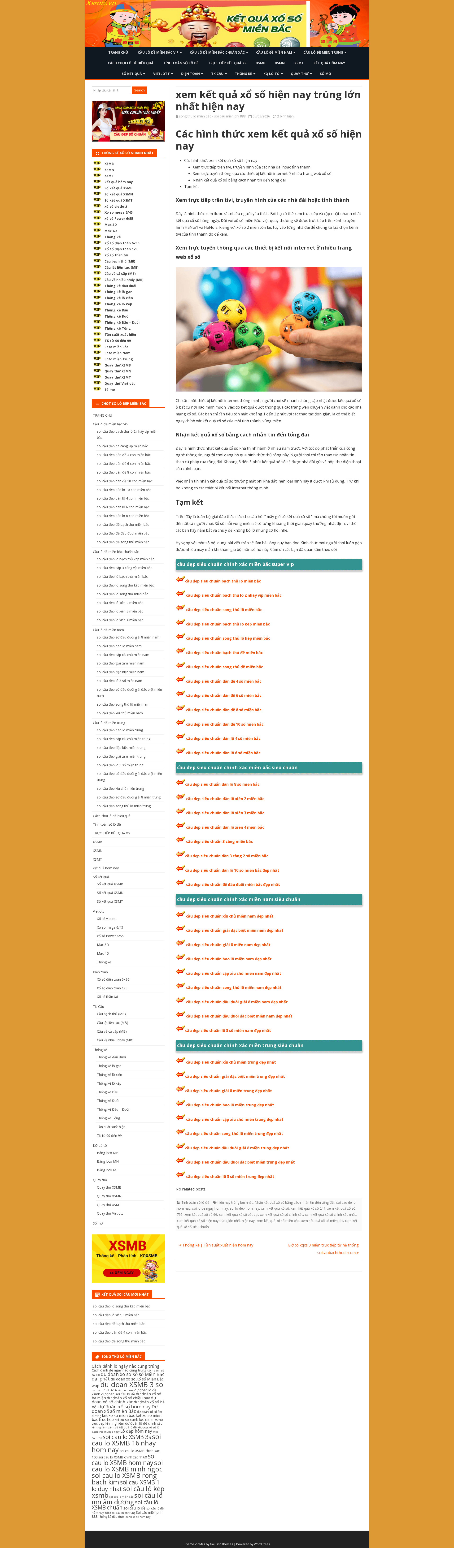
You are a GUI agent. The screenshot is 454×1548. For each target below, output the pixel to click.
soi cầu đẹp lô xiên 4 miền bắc (120, 620)
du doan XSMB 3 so (131, 1384)
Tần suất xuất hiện (120, 334)
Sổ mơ (325, 73)
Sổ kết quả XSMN (119, 194)
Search (139, 90)
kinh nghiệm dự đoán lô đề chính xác (133, 1423)
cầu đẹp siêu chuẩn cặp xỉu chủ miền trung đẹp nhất (235, 1119)
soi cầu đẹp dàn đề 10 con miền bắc (125, 481)
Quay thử (300, 73)
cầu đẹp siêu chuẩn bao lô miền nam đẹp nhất (229, 959)
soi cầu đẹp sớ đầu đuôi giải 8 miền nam (128, 637)
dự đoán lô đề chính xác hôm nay (112, 1390)
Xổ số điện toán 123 (121, 249)
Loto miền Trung (119, 359)
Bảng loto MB (107, 1153)
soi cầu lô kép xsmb (128, 1492)
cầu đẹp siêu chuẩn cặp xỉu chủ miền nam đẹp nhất (233, 973)
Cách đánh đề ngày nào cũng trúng (119, 1370)
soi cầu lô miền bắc (121, 1496)
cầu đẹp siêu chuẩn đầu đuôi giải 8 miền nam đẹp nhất (237, 1002)
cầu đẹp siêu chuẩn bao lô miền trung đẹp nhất (230, 1105)
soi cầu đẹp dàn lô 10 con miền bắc (124, 489)
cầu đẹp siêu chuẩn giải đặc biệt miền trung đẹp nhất (235, 1076)
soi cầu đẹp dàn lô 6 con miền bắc (123, 507)
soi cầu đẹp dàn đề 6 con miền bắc (124, 463)
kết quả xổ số (147, 1427)
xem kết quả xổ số (275, 1208)
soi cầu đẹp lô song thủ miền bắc (122, 594)
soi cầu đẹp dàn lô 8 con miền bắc (123, 515)
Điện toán (190, 73)
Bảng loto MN (108, 1161)
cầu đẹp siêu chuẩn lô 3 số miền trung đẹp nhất (230, 1176)
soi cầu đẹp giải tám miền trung (121, 756)
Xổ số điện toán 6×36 (113, 979)
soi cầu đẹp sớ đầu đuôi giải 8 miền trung (129, 797)
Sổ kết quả (132, 73)
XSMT (299, 63)
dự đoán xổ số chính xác (124, 1400)
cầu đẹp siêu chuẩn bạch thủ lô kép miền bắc (228, 624)
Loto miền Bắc (116, 347)
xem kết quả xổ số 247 (308, 1208)
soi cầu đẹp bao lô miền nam (119, 646)
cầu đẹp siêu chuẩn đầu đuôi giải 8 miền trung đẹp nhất (237, 1148)
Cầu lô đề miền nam (274, 52)
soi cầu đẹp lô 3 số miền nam (119, 680)
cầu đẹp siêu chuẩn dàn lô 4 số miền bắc (223, 738)
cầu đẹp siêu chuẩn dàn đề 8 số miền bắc (223, 709)
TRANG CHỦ (118, 52)
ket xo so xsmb (126, 1419)
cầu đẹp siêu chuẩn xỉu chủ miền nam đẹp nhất (230, 916)
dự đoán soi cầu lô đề (118, 1394)
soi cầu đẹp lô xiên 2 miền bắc (120, 602)
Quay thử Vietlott (120, 383)
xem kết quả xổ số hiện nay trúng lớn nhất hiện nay (216, 1220)
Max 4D (111, 231)
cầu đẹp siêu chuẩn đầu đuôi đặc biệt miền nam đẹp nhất (239, 1016)
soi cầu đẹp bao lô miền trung (120, 730)
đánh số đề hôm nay (138, 1516)
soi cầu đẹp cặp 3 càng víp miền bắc (124, 567)
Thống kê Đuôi (117, 316)
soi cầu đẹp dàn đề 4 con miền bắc (124, 455)
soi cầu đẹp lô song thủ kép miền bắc (125, 585)
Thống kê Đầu (116, 310)
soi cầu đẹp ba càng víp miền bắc (122, 446)
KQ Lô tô (271, 73)
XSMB (260, 63)
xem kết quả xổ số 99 (200, 1214)
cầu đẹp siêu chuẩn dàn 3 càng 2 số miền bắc (226, 855)
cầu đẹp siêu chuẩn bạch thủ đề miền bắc (224, 652)
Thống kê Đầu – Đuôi (122, 322)
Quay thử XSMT (118, 377)
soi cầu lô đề (134, 1508)
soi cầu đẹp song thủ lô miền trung (124, 806)
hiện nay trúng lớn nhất (235, 1202)
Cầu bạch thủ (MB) (120, 261)
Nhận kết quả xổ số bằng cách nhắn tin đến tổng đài (294, 1202)
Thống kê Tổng (118, 328)
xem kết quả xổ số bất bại (238, 1214)
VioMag (200, 1544)
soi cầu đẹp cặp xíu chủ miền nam (123, 654)
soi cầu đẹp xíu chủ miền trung (120, 788)
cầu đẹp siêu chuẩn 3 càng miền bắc (219, 841)
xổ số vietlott (116, 206)
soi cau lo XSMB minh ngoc (127, 1465)
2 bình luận (285, 116)
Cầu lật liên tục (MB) (122, 267)
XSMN (280, 63)
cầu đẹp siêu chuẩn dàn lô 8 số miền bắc (222, 784)
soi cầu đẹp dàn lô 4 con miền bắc (123, 498)
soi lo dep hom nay (244, 1208)
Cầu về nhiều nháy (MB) (124, 279)
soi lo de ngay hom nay (210, 1208)
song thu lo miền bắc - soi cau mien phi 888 (212, 116)
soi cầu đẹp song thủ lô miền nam (123, 704)
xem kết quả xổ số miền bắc (278, 1220)
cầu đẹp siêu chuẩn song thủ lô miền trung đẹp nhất (234, 1133)
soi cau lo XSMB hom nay (124, 1459)
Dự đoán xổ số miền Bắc (125, 1409)
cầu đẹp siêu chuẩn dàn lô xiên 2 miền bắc (225, 798)
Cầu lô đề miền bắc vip (158, 52)
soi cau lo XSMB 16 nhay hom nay (126, 1443)
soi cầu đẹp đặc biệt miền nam (120, 672)
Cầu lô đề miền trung (323, 52)
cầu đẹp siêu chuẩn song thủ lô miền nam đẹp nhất (234, 987)
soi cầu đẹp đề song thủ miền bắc (123, 542)
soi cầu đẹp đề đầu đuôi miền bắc (123, 533)
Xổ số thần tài (116, 255)
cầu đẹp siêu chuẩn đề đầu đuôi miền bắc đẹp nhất (233, 884)
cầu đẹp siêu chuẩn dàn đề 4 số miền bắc (223, 681)
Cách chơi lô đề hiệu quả (130, 63)
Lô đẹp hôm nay (136, 1431)
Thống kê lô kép (118, 304)
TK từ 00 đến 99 (118, 340)
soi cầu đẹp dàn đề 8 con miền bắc (124, 472)
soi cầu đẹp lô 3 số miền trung (120, 765)
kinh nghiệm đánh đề (105, 1427)
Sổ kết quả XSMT (119, 200)
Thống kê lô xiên (119, 298)
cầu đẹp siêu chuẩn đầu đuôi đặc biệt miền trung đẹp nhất (240, 1162)
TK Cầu (217, 73)
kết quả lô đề (128, 1427)
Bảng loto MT (107, 1170)
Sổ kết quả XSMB (118, 188)
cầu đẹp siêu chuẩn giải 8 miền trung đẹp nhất (228, 1090)
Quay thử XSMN (118, 371)
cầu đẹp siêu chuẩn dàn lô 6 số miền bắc (223, 752)
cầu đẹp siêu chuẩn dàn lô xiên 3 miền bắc (225, 812)
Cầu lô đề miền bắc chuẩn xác (217, 52)
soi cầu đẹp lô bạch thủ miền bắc (122, 576)
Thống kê (243, 73)
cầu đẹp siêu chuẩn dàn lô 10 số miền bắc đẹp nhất (232, 870)
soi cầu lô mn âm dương (127, 1498)
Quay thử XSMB (118, 365)
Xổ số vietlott (107, 918)
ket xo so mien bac (118, 1415)
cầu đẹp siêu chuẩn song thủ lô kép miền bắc (228, 638)
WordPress (262, 1544)
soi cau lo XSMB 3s (127, 1437)
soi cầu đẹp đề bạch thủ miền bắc (123, 524)
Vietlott (161, 73)
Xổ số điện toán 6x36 (122, 243)
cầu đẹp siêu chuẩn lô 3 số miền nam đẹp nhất (228, 1030)
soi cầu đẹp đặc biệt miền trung (121, 747)
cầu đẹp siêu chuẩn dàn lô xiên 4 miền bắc (225, 827)
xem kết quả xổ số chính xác (281, 1214)
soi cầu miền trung (123, 1512)
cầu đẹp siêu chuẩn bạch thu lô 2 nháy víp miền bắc (233, 595)
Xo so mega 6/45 (119, 212)
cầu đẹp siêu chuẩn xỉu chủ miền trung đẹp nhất (231, 1062)
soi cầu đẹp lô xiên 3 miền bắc (120, 611)
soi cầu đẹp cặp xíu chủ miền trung (123, 739)
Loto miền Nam (118, 353)
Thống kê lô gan (118, 291)
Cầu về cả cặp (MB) (120, 273)
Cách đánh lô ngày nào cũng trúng (125, 1366)
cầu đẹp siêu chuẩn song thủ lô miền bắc (224, 609)
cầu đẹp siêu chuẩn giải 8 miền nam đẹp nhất (228, 944)
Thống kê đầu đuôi (120, 286)
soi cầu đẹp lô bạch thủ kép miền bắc (125, 559)
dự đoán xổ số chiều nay (128, 1398)
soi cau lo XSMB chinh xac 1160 (122, 1457)
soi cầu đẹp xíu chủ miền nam (120, 713)
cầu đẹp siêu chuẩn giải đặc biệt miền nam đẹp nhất (235, 930)
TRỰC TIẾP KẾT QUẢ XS (227, 63)
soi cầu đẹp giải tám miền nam (120, 663)
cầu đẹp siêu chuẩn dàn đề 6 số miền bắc (223, 695)
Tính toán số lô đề (180, 63)
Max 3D (111, 224)
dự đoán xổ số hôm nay (124, 1406)
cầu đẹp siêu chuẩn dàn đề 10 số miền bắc (224, 724)
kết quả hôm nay (329, 63)
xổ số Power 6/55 (119, 218)
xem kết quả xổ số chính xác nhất (330, 1214)
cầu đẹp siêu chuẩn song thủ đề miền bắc (224, 666)
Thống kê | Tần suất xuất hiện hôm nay (217, 1245)
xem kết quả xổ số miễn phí (322, 1220)
